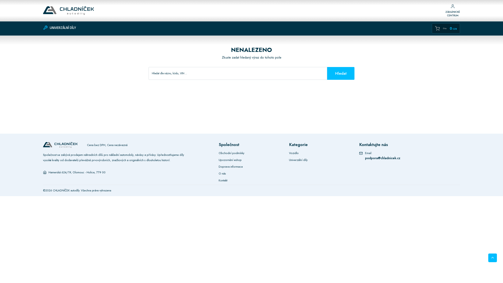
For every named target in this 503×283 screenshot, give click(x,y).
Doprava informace (231, 166)
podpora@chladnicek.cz (382, 158)
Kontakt (223, 180)
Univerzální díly (298, 160)
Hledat (341, 73)
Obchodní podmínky (231, 153)
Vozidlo (294, 153)
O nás (222, 173)
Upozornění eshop (230, 160)
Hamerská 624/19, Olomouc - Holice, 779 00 (77, 172)
